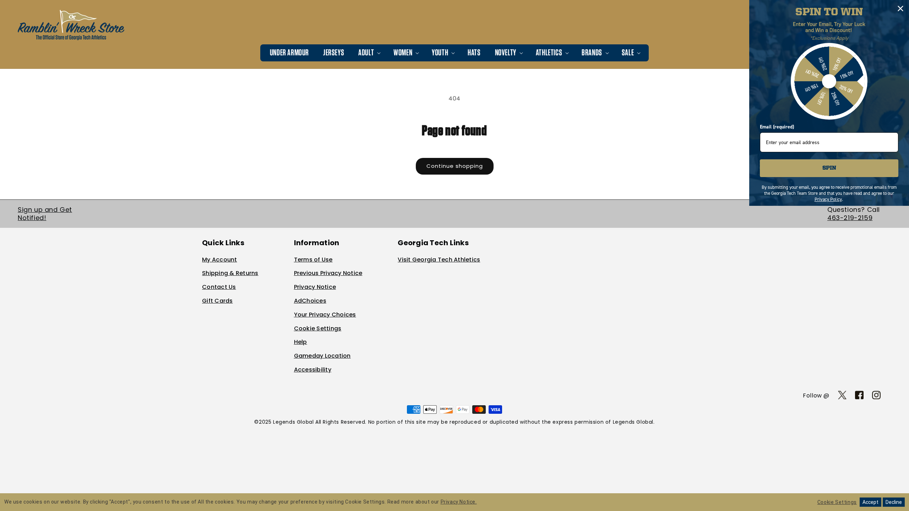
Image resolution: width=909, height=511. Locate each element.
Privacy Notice (315, 287)
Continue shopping (454, 166)
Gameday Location (322, 356)
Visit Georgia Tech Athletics (439, 260)
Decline (894, 502)
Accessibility (312, 370)
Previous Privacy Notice (328, 273)
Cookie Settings (318, 328)
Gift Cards (217, 301)
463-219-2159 (849, 217)
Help (300, 342)
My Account (219, 260)
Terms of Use (313, 260)
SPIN (829, 168)
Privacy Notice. (459, 502)
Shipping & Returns (230, 273)
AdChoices (310, 301)
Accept (870, 502)
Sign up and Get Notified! (45, 213)
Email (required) (777, 126)
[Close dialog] (900, 8)
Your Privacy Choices (325, 315)
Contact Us (219, 287)
